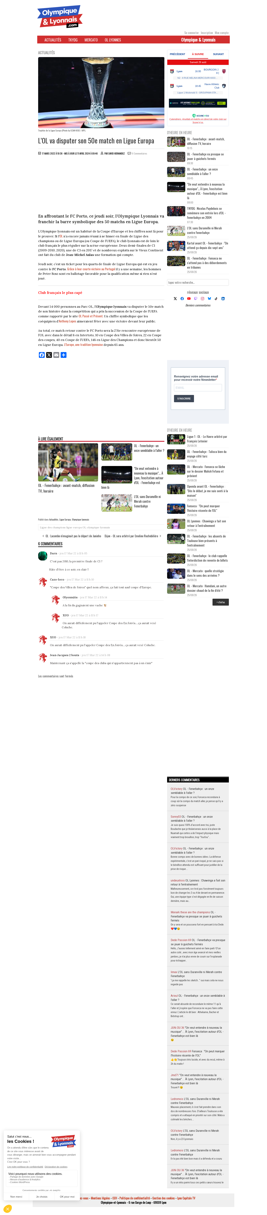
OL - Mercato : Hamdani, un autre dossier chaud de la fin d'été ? (206, 588)
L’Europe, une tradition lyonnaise (83, 344)
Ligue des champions (53, 527)
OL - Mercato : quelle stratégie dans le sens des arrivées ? (205, 573)
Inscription (207, 33)
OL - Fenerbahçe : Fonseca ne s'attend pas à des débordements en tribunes (207, 263)
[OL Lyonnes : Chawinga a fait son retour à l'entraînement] (176, 524)
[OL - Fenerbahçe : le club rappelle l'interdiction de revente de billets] (176, 559)
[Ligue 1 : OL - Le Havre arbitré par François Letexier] (176, 439)
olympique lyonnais (98, 527)
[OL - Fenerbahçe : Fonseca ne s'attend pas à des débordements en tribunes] (176, 261)
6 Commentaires (139, 153)
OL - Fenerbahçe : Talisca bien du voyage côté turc (206, 453)
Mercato (91, 40)
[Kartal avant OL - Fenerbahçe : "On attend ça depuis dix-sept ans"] (176, 246)
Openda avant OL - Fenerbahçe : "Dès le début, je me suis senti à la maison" (207, 491)
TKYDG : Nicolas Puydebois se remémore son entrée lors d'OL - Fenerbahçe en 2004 (206, 213)
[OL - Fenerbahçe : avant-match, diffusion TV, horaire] (68, 480)
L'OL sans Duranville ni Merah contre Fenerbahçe (147, 501)
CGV (114, 1198)
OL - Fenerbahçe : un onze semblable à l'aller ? (149, 448)
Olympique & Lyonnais (198, 39)
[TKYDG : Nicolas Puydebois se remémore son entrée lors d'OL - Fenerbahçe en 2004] (176, 211)
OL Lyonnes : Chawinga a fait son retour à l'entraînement (206, 523)
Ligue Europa (65, 519)
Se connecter (191, 33)
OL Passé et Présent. (91, 316)
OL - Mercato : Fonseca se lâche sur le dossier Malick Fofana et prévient (206, 471)
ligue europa (74, 527)
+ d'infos (221, 602)
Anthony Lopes (67, 321)
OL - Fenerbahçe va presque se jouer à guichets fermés (205, 156)
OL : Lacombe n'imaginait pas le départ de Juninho (73, 536)
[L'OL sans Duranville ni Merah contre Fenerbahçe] (116, 510)
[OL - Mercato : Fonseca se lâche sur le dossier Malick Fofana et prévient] (176, 469)
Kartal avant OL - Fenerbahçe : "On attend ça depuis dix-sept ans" (207, 245)
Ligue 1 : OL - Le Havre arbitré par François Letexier (207, 438)
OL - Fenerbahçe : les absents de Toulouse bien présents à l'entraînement (206, 540)
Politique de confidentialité (135, 1198)
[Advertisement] (101, 185)
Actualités (52, 40)
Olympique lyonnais (80, 519)
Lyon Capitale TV (186, 1198)
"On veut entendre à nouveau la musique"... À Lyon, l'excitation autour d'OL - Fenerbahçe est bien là (207, 191)
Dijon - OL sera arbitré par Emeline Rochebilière (131, 536)
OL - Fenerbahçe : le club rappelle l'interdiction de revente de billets (207, 558)
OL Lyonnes (113, 40)
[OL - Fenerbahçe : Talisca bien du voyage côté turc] (176, 454)
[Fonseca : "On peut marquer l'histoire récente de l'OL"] (176, 509)
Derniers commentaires (197, 305)
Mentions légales (100, 1198)
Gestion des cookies (163, 1198)
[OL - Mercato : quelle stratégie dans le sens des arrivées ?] (176, 574)
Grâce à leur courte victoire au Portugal (91, 269)
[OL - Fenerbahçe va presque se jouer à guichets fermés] (176, 157)
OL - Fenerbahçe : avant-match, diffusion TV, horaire (205, 141)
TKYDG (73, 40)
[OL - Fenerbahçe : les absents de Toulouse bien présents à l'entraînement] (176, 539)
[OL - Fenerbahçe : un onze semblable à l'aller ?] (116, 459)
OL (61, 236)
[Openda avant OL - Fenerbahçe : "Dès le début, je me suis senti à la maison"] (176, 489)
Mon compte (221, 33)
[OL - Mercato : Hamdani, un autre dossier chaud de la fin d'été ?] (176, 589)
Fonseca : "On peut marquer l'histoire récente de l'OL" (203, 508)
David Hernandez (116, 153)
